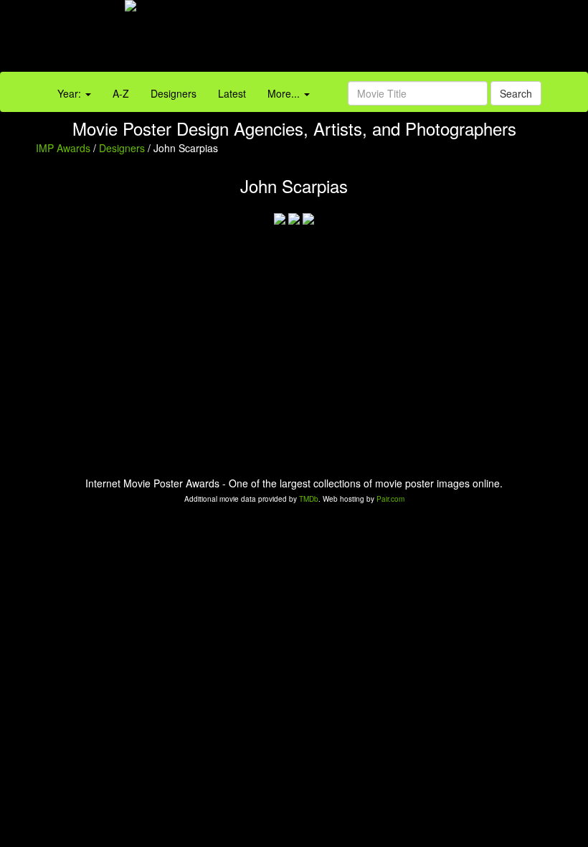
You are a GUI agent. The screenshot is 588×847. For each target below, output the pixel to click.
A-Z (121, 93)
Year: (70, 93)
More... (285, 93)
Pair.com (390, 499)
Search (516, 93)
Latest (232, 93)
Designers (173, 93)
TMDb (308, 499)
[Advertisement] (367, 39)
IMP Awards (63, 148)
